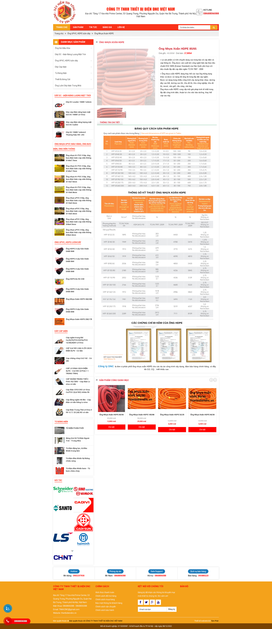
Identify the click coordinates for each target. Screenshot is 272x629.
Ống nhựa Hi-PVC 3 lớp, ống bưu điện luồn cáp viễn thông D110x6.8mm (78, 189)
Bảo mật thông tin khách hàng (108, 603)
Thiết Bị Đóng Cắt (62, 79)
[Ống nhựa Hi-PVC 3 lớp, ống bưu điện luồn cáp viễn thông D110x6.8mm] (59, 189)
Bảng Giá (107, 27)
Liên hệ (121, 27)
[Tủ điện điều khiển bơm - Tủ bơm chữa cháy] (59, 470)
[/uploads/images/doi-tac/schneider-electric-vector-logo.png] (63, 489)
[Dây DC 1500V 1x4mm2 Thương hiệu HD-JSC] (59, 134)
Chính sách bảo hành (104, 610)
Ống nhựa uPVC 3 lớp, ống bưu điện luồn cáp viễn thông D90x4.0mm (78, 232)
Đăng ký (171, 609)
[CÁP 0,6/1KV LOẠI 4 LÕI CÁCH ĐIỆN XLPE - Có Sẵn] (59, 350)
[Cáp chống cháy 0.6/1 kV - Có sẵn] (59, 360)
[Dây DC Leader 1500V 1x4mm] (59, 104)
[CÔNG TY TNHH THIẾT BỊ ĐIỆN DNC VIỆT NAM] (69, 12)
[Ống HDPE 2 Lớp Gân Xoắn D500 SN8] (59, 271)
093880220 (203, 576)
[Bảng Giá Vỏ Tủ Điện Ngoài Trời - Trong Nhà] (59, 440)
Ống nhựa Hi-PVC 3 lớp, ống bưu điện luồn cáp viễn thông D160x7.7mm (78, 158)
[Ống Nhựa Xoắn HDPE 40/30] (202, 387)
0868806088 (211, 13)
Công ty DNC (106, 355)
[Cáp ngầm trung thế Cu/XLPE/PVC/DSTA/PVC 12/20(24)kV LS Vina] (59, 339)
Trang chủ (61, 27)
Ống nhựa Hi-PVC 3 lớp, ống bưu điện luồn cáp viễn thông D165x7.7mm (78, 168)
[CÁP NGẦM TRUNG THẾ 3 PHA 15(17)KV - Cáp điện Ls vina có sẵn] (59, 381)
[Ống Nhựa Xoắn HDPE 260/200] (59, 301)
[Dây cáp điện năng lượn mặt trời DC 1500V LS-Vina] (59, 114)
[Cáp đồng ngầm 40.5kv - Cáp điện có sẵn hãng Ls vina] (59, 402)
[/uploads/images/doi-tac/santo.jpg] (63, 508)
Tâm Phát (214, 621)
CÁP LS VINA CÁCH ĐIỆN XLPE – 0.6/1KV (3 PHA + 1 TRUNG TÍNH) (77, 371)
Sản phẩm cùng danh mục (114, 369)
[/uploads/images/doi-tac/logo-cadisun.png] (83, 522)
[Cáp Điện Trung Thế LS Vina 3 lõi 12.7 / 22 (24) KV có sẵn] (59, 412)
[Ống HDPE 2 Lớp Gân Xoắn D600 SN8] (59, 251)
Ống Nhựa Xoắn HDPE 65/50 (111, 404)
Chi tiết (111, 416)
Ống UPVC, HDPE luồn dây (78, 33)
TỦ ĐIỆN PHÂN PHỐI (75, 428)
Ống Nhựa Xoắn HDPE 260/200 (79, 299)
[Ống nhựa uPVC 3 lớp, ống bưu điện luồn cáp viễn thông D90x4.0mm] (59, 232)
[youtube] (158, 602)
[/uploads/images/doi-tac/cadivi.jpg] (83, 505)
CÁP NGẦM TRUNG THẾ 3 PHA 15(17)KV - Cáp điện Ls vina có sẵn (78, 381)
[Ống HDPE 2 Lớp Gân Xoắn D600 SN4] (59, 261)
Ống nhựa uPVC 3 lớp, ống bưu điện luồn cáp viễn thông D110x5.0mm (78, 211)
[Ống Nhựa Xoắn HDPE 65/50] (111, 387)
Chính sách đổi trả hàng (105, 596)
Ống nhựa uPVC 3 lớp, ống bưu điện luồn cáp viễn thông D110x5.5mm (78, 200)
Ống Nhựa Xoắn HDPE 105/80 (141, 404)
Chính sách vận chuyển (105, 606)
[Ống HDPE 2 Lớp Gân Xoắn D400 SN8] (59, 311)
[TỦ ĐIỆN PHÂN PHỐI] (59, 430)
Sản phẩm (78, 27)
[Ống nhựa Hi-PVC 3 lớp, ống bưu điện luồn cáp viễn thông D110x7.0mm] (59, 179)
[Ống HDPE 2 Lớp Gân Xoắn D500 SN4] (59, 291)
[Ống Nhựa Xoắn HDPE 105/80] (142, 387)
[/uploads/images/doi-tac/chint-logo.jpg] (63, 557)
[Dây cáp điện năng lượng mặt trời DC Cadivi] (59, 124)
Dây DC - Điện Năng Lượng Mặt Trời (70, 54)
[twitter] (146, 602)
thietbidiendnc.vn (68, 613)
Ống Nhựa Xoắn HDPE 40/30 (202, 404)
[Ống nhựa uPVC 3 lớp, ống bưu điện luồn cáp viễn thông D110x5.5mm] (59, 200)
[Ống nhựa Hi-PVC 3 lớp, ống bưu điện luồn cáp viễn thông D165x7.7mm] (59, 168)
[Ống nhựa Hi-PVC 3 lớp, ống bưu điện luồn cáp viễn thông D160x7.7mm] (59, 157)
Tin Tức (93, 27)
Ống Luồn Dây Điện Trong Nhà (68, 85)
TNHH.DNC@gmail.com (69, 609)
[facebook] (140, 602)
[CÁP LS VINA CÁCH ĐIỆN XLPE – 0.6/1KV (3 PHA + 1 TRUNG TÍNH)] (59, 370)
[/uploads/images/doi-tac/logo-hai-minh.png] (83, 541)
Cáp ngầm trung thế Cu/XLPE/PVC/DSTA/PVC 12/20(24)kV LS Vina (77, 340)
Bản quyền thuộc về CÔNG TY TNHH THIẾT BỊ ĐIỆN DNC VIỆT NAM (95, 621)
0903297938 (78, 576)
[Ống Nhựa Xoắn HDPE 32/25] (172, 387)
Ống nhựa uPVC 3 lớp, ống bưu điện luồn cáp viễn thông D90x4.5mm (78, 221)
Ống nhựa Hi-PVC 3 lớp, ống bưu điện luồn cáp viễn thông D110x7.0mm (78, 179)
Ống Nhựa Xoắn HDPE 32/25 (172, 404)
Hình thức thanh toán (104, 592)
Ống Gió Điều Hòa (62, 48)
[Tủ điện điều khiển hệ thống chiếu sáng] (59, 460)
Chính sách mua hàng (105, 599)
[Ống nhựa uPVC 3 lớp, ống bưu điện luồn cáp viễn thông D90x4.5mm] (59, 221)
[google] (152, 602)
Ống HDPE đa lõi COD (75, 279)
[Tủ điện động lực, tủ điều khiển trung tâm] (59, 450)
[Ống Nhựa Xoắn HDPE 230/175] (59, 321)
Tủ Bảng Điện (61, 73)
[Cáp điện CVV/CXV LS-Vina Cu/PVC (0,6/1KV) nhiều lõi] (59, 392)
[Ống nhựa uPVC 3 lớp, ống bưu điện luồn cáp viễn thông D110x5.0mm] (59, 210)
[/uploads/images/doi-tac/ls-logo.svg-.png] (63, 537)
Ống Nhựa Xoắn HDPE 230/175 (79, 319)
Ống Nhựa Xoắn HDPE (104, 33)
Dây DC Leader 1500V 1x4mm (79, 102)
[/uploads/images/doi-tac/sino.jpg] (83, 490)
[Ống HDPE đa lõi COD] (59, 281)
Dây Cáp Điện (61, 67)
